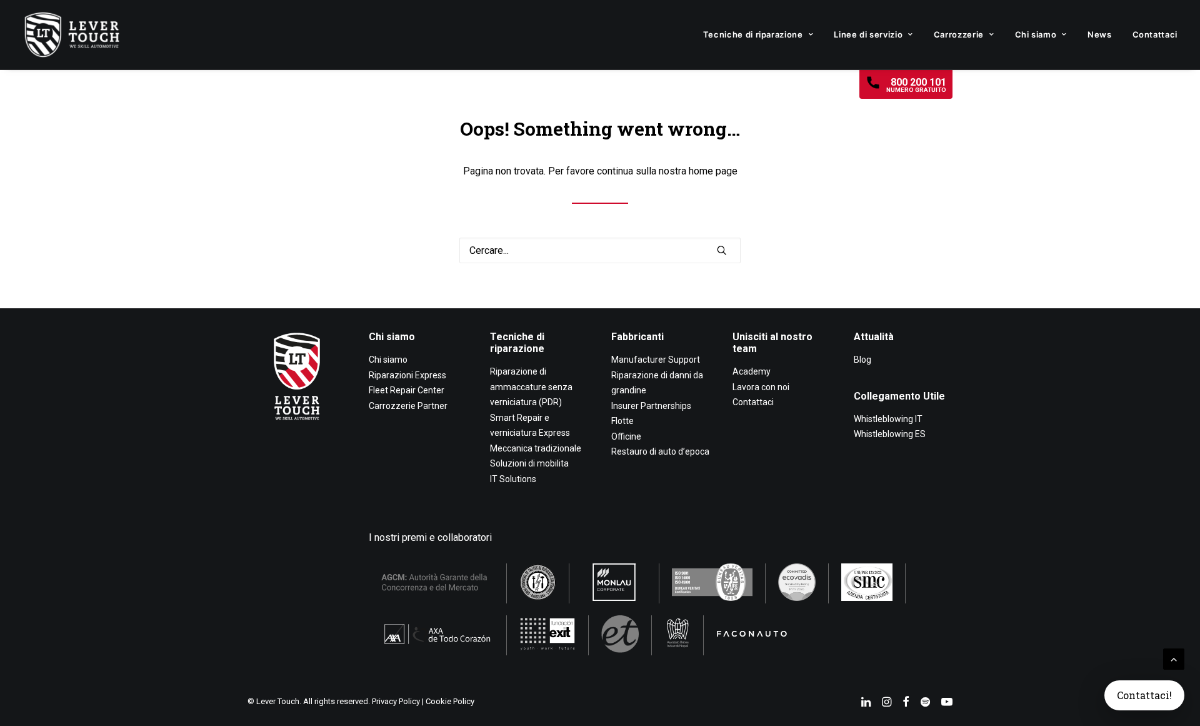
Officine (626, 436)
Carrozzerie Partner (408, 406)
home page (713, 171)
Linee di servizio (868, 34)
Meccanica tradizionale (535, 448)
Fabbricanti (637, 337)
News (1100, 34)
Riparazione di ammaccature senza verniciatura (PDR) (531, 386)
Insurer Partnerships (651, 406)
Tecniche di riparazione (753, 34)
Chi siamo (1036, 34)
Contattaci (1155, 34)
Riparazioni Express (407, 375)
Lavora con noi (760, 387)
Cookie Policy (450, 701)
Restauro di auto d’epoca (660, 451)
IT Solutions (513, 479)
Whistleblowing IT (888, 419)
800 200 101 (916, 84)
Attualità (874, 337)
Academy (751, 371)
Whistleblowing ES (890, 434)
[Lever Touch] (71, 34)
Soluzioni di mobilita (529, 463)
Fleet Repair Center (406, 390)
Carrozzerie (959, 34)
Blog (862, 360)
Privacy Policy (396, 701)
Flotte (622, 421)
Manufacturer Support (655, 360)
